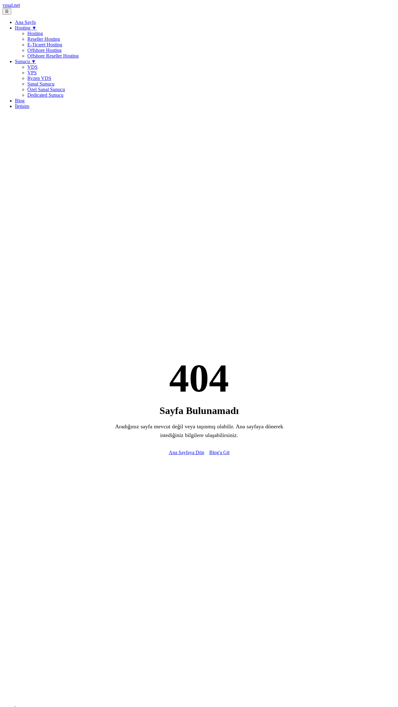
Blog (20, 100)
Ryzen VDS (39, 78)
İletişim (22, 106)
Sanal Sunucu (40, 83)
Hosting (26, 27)
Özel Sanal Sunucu (46, 89)
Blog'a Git (219, 452)
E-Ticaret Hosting (44, 44)
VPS (32, 72)
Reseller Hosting (43, 39)
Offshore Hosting (44, 50)
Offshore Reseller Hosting (53, 55)
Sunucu (25, 61)
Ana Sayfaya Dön (186, 452)
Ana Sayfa (25, 22)
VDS (32, 67)
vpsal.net (11, 5)
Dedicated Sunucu (45, 95)
